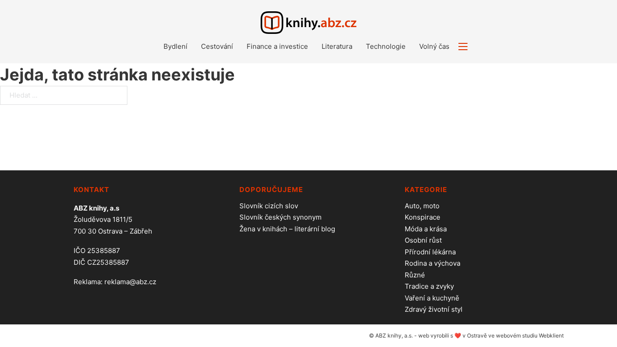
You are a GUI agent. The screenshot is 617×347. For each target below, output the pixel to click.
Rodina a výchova (432, 263)
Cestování (217, 46)
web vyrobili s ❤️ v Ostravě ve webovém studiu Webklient (491, 335)
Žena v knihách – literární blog (287, 229)
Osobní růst (423, 240)
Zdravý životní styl (434, 309)
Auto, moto (422, 206)
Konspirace (422, 217)
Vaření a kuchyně (432, 298)
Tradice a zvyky (429, 286)
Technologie (386, 46)
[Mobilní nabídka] (462, 46)
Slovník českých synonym (280, 217)
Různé (415, 275)
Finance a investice (277, 46)
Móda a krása (426, 229)
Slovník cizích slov (268, 206)
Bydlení (175, 46)
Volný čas (434, 46)
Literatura (337, 46)
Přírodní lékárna (430, 252)
